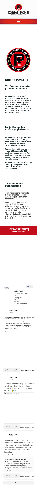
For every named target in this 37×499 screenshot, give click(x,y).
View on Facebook (25, 370)
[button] (18, 21)
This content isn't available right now (15, 459)
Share (32, 370)
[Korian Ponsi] (8, 288)
